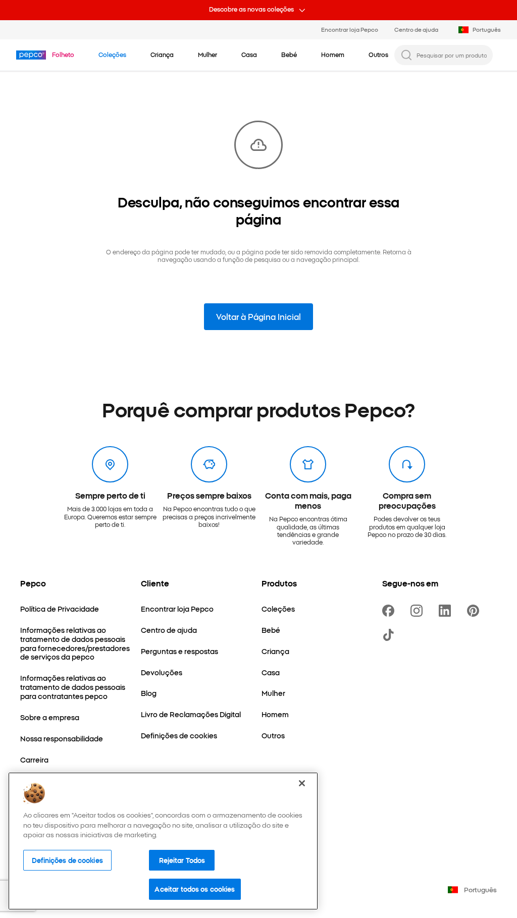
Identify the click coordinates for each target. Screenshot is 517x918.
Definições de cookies (67, 860)
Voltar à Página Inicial (258, 316)
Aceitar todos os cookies (194, 888)
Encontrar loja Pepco (349, 29)
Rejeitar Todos (182, 860)
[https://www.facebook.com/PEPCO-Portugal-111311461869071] (390, 611)
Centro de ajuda (416, 29)
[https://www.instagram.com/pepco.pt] (418, 611)
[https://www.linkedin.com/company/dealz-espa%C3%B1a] (447, 611)
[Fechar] (302, 783)
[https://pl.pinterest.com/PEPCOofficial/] (475, 611)
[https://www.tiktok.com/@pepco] (390, 635)
